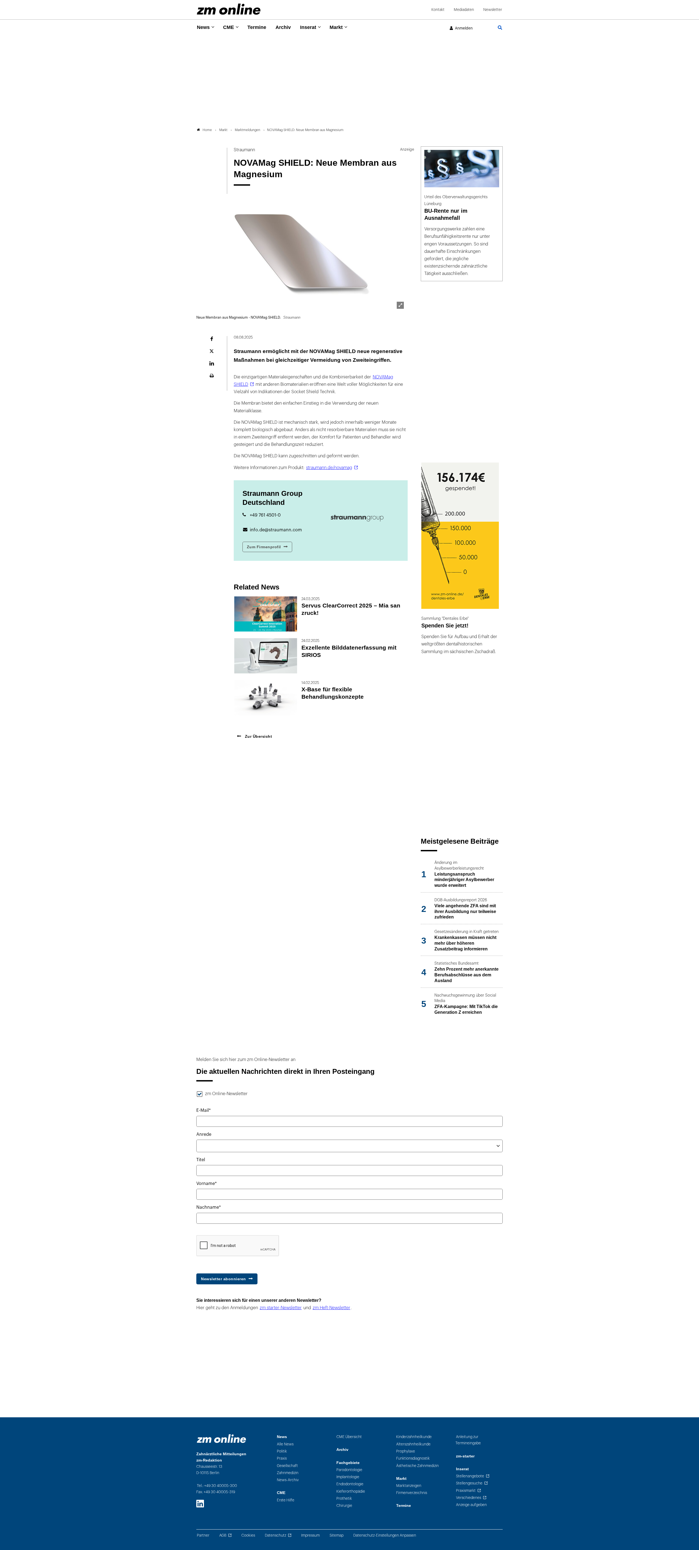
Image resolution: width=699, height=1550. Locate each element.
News (203, 27)
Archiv (283, 27)
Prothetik (344, 1498)
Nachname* (208, 1207)
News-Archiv (288, 1480)
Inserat (308, 27)
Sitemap (336, 1535)
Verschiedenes (468, 1497)
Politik (282, 1451)
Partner (203, 1535)
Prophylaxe (405, 1451)
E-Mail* (203, 1110)
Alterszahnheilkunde (413, 1444)
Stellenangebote (470, 1476)
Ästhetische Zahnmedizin (417, 1466)
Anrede (203, 1134)
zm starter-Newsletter (281, 1308)
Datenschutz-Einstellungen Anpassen (384, 1535)
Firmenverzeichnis (411, 1493)
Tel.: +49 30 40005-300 (217, 1485)
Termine (256, 27)
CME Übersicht (349, 1437)
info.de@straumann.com (276, 530)
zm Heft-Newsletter (331, 1308)
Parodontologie (349, 1470)
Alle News (285, 1444)
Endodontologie (349, 1484)
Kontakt (438, 9)
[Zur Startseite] (228, 9)
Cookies (248, 1535)
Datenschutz (275, 1535)
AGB (222, 1535)
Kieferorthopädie (350, 1491)
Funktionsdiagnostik (413, 1458)
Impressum (310, 1535)
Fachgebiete (348, 1463)
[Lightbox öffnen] (400, 305)
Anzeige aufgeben (471, 1505)
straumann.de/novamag (329, 468)
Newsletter (492, 9)
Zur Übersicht (258, 736)
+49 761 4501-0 (265, 515)
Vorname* (206, 1183)
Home (207, 130)
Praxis (282, 1458)
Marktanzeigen (408, 1485)
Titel (200, 1160)
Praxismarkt (466, 1490)
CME (228, 27)
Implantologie (347, 1477)
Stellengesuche (469, 1483)
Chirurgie (344, 1505)
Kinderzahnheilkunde (414, 1437)
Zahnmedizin (287, 1473)
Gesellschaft (287, 1466)
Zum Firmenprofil (264, 547)
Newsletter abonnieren (223, 1279)
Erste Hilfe (285, 1500)
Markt (336, 27)
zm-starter (465, 1456)
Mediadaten (464, 9)
